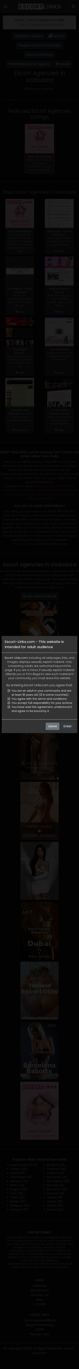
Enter (67, 726)
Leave (52, 726)
